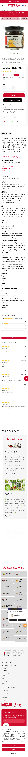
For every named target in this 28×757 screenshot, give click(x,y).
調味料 (7, 638)
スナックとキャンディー (22, 593)
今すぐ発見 (8, 516)
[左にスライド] (10, 53)
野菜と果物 (8, 574)
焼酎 (20, 606)
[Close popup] (25, 610)
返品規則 (3, 676)
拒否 (13, 749)
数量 (4, 84)
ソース (7, 631)
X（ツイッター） (5, 693)
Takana (3, 170)
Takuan (3, 173)
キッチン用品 (22, 638)
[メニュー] (2, 5)
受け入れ (13, 745)
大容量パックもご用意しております (11, 157)
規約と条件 (4, 670)
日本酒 (20, 599)
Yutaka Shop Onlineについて (10, 19)
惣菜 (20, 587)
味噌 (7, 618)
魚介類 (7, 586)
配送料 (8, 77)
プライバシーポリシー (18, 741)
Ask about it (21, 620)
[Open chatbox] (25, 625)
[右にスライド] (17, 53)
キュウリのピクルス (7, 166)
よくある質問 (4, 668)
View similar (13, 620)
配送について (4, 678)
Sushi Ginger (5, 168)
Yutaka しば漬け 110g (12, 10)
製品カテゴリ (4, 681)
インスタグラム (5, 690)
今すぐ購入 (8, 559)
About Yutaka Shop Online (8, 665)
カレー (20, 574)
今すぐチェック (9, 473)
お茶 (20, 632)
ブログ (3, 684)
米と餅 (7, 593)
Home (3, 10)
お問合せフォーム (5, 700)
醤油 (7, 625)
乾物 (7, 612)
